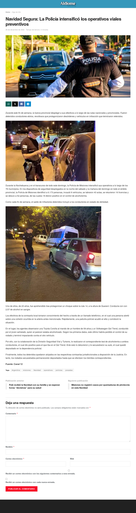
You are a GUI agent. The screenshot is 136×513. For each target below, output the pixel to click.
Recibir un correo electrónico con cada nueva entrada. (30, 482)
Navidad (37, 370)
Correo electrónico (15, 458)
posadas (69, 370)
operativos (48, 370)
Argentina (16, 370)
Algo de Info (16, 12)
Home (8, 12)
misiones (27, 370)
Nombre (10, 446)
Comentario (12, 413)
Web (72, 458)
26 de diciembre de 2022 (15, 29)
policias (59, 370)
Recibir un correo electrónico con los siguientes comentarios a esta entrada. (40, 473)
